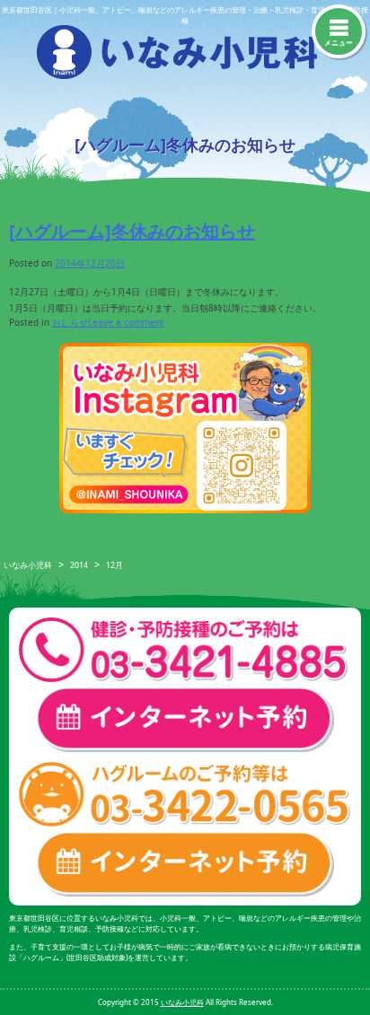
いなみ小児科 (28, 565)
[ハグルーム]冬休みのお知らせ (132, 231)
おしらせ (70, 322)
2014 (79, 565)
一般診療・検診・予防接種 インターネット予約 (185, 719)
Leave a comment (126, 322)
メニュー (338, 42)
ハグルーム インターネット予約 (185, 864)
